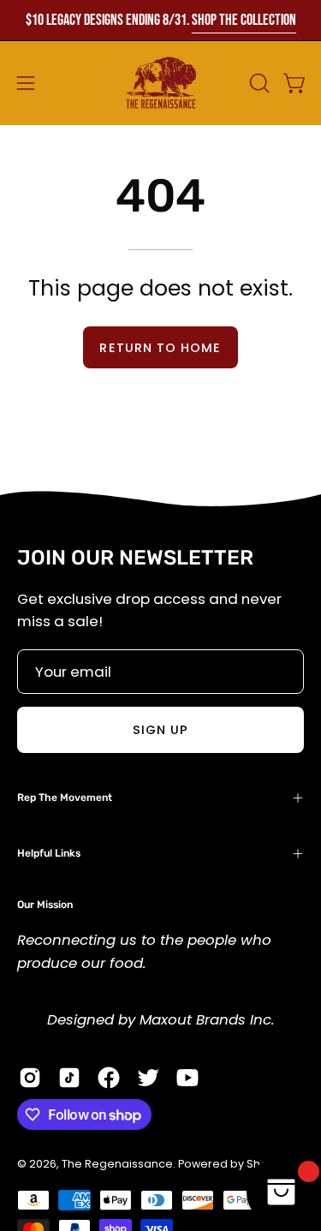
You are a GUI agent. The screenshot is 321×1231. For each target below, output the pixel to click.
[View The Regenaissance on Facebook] (109, 1078)
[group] (160, 20)
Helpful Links (48, 853)
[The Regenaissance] (161, 83)
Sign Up (161, 729)
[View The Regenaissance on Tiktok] (69, 1078)
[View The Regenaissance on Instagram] (30, 1078)
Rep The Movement (64, 798)
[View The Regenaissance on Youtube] (187, 1078)
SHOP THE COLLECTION (244, 20)
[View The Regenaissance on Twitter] (148, 1078)
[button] (258, 83)
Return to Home (160, 347)
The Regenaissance (117, 1163)
